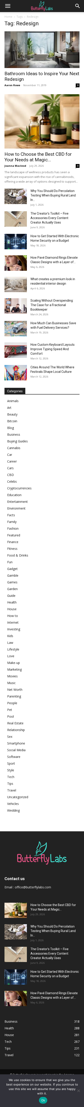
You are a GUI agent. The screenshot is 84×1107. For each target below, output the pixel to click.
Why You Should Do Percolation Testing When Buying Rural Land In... (53, 195)
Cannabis (13, 448)
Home (8, 17)
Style (10, 770)
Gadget (12, 569)
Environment (16, 508)
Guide (11, 595)
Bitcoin (12, 421)
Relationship (16, 730)
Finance (12, 542)
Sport (11, 763)
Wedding (13, 810)
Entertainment (17, 501)
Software (13, 757)
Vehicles (13, 804)
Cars (10, 468)
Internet (13, 622)
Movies (12, 676)
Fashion (13, 528)
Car (9, 454)
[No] (78, 1090)
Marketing (14, 669)
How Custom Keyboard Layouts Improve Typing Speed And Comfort (52, 349)
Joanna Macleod (15, 165)
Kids (10, 636)
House (12, 609)
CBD (10, 475)
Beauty (12, 414)
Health (12, 602)
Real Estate (15, 723)
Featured (13, 535)
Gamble (12, 575)
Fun (10, 562)
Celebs (12, 481)
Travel (11, 790)
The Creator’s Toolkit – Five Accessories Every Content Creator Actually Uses (49, 218)
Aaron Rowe (12, 85)
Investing (13, 629)
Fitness (12, 548)
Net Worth (14, 689)
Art (9, 407)
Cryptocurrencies (19, 488)
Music (11, 683)
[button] (7, 6)
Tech (10, 777)
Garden (12, 589)
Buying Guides (17, 441)
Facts (11, 515)
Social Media (16, 750)
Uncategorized (17, 797)
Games (12, 582)
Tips (10, 783)
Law (10, 642)
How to (12, 616)
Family (12, 522)
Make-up (13, 663)
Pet (9, 710)
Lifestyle (13, 649)
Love (10, 656)
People (12, 703)
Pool (10, 716)
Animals (13, 401)
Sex (9, 736)
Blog (10, 428)
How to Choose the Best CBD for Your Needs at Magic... (38, 156)
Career (12, 461)
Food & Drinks (17, 555)
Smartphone (16, 743)
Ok (43, 1100)
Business (13, 434)
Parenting (14, 696)
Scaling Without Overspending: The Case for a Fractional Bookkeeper (51, 305)
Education (14, 495)
